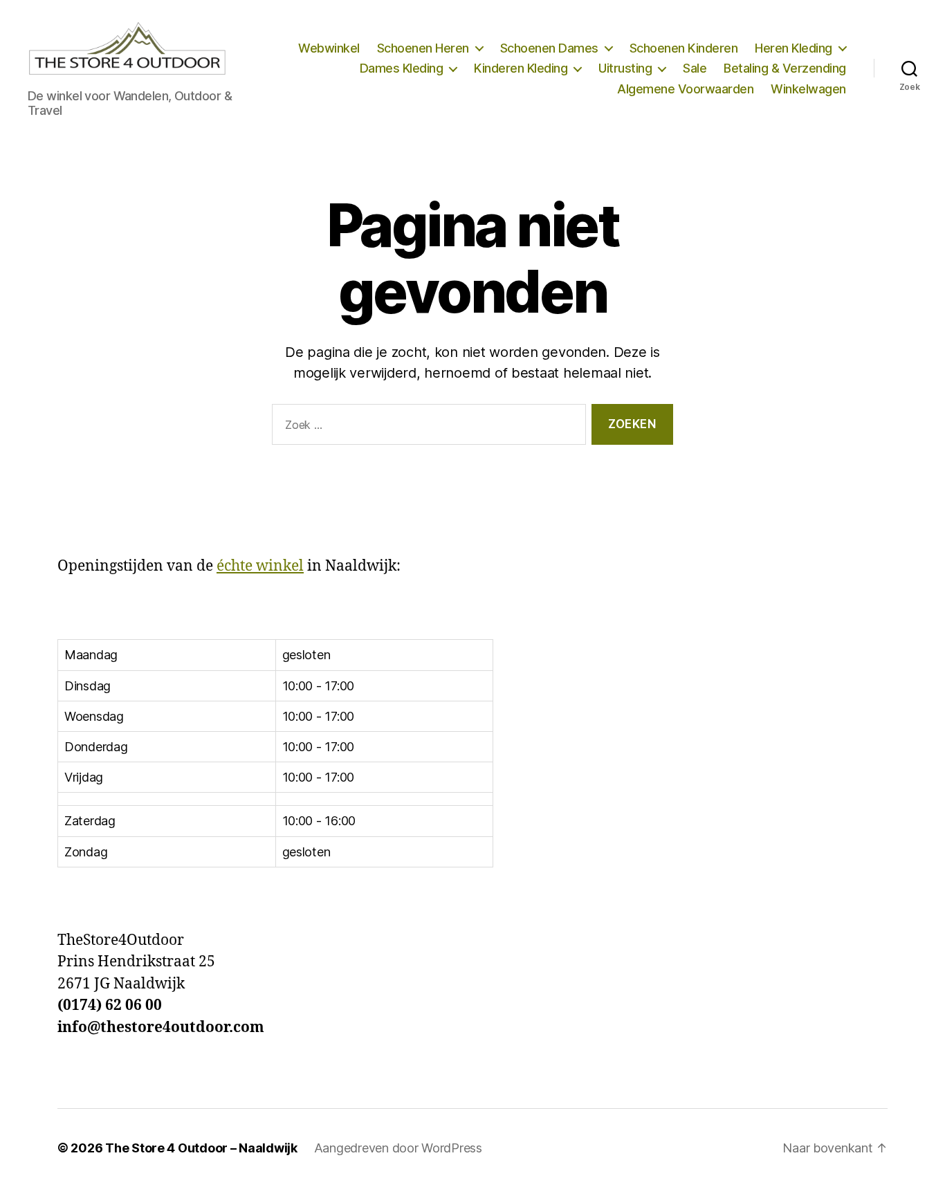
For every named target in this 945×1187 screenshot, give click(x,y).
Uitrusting (625, 68)
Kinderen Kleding (520, 68)
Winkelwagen (808, 89)
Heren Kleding (793, 48)
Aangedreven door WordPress (398, 1148)
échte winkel (260, 566)
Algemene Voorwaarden (685, 89)
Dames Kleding (401, 68)
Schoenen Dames (549, 48)
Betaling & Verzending (785, 68)
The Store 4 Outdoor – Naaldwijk (201, 1148)
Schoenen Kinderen (684, 48)
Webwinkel (329, 48)
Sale (694, 68)
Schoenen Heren (423, 48)
